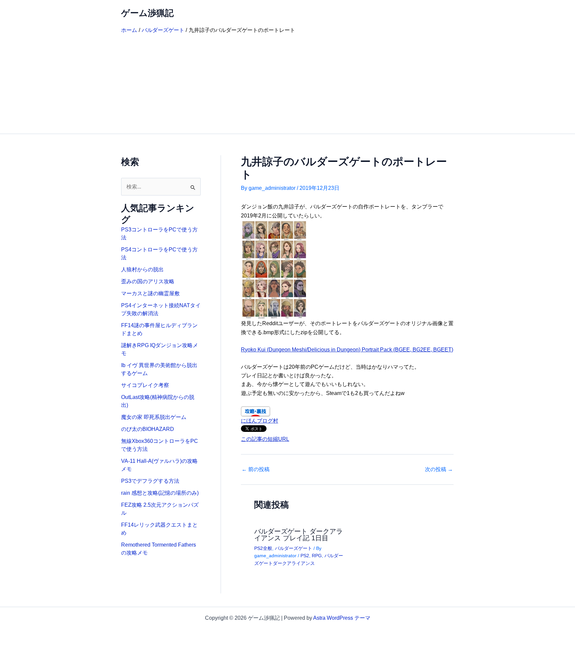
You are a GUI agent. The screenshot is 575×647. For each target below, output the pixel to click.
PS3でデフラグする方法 (150, 481)
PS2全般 (263, 548)
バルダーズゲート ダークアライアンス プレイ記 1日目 (298, 535)
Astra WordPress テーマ (341, 618)
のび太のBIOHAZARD (147, 429)
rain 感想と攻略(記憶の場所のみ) (160, 493)
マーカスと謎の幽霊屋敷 (150, 293)
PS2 (304, 555)
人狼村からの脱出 (142, 269)
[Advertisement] (287, 83)
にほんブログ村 (259, 421)
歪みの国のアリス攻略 (147, 281)
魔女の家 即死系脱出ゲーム (153, 417)
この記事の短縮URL (265, 439)
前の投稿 (256, 469)
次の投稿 (439, 469)
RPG (317, 555)
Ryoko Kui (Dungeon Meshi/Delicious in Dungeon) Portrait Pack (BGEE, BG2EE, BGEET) (347, 349)
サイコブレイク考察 (145, 385)
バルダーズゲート (293, 548)
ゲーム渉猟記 (147, 13)
